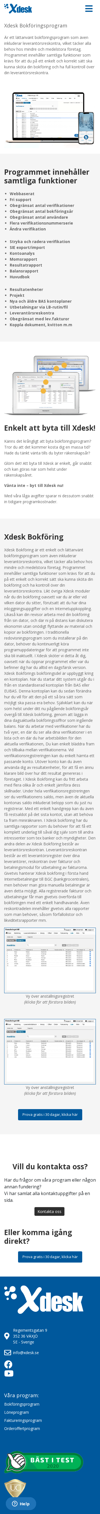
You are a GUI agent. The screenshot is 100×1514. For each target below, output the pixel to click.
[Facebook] (12, 1366)
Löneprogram (16, 1412)
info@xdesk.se (26, 1352)
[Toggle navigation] (89, 8)
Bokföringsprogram (21, 1404)
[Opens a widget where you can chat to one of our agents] (21, 1504)
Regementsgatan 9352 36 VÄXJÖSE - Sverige (30, 1336)
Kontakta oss (49, 1211)
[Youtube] (12, 1375)
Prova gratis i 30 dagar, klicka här (50, 1114)
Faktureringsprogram (23, 1420)
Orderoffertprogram (22, 1428)
